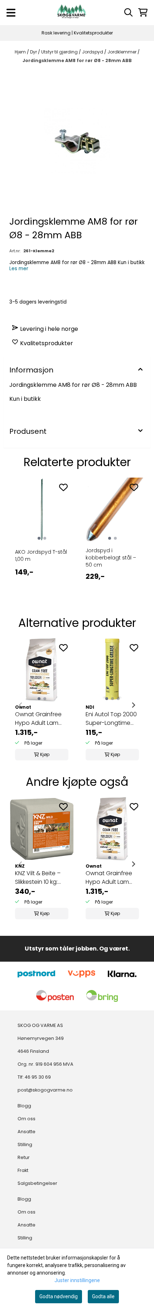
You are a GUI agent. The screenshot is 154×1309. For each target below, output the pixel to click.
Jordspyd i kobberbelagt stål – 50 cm (111, 557)
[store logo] (71, 12)
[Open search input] (128, 12)
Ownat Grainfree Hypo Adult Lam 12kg (38, 718)
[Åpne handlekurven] (142, 12)
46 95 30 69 (38, 1077)
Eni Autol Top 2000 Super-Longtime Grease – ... (111, 718)
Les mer (18, 269)
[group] (41, 705)
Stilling (25, 1144)
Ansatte (26, 1132)
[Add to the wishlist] (63, 487)
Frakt (23, 1170)
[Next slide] (133, 705)
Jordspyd (93, 52)
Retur (24, 1157)
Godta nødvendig (58, 1296)
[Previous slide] (21, 705)
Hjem (21, 52)
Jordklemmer (122, 52)
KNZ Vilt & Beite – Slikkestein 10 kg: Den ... (38, 877)
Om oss (26, 1119)
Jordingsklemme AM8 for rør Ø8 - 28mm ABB (77, 60)
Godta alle (103, 1296)
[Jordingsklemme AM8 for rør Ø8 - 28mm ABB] (77, 141)
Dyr (34, 52)
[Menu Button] (11, 13)
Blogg (24, 1106)
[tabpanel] (41, 540)
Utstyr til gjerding (60, 52)
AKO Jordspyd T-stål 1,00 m (41, 555)
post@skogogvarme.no (45, 1090)
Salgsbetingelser (37, 1183)
